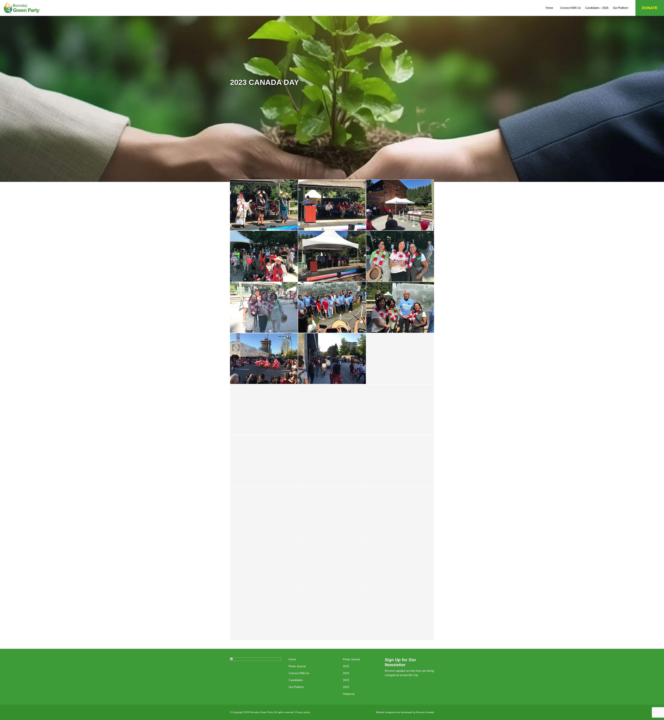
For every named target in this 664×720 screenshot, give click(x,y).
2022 (346, 687)
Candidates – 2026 (596, 7)
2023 (346, 680)
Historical (348, 694)
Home (549, 7)
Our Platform (620, 7)
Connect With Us (570, 7)
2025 (346, 666)
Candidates (296, 680)
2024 (346, 673)
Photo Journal (297, 666)
